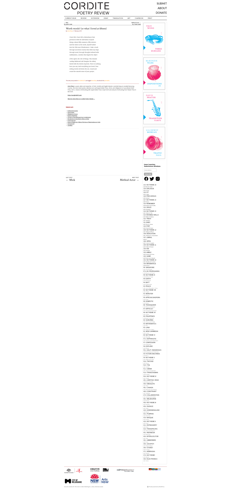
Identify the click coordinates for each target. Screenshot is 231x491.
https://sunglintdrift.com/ (75, 95)
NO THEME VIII (151, 290)
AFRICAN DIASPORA (153, 297)
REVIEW (83, 18)
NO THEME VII (150, 312)
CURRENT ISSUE (70, 18)
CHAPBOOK (139, 18)
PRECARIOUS (151, 196)
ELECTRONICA (152, 459)
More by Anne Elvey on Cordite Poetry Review (81, 99)
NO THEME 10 (151, 260)
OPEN (149, 241)
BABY (148, 222)
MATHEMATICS (151, 324)
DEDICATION (151, 233)
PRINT (150, 18)
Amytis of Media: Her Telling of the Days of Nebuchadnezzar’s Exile (83, 122)
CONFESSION (150, 342)
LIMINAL (149, 237)
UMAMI (149, 369)
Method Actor (135, 22)
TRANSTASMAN (152, 372)
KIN (148, 248)
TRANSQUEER (151, 305)
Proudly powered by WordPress (156, 486)
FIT (147, 192)
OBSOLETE (151, 384)
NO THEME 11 (151, 245)
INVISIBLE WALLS (152, 215)
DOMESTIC (149, 301)
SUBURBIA (149, 320)
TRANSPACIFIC (152, 429)
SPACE (148, 207)
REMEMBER (150, 203)
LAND (148, 327)
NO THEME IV (151, 376)
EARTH (148, 279)
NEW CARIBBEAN (152, 331)
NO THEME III (151, 402)
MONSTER (149, 293)
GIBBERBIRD (151, 440)
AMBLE (148, 252)
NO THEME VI (150, 335)
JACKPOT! (150, 444)
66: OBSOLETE (81, 80)
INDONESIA (151, 432)
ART (129, 18)
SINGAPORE (150, 267)
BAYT (148, 282)
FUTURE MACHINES (153, 354)
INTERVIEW (95, 18)
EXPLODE (149, 346)
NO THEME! (151, 455)
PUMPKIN (150, 414)
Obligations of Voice (72, 114)
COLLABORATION (153, 395)
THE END (150, 361)
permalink (106, 80)
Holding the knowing (72, 110)
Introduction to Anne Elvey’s (78, 119)
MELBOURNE (151, 399)
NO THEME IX (150, 275)
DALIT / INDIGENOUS (154, 350)
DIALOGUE (150, 188)
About (162, 8)
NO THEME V (150, 357)
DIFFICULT (149, 309)
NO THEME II (151, 421)
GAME (149, 256)
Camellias (69, 125)
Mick (67, 22)
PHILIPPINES (150, 316)
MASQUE (150, 417)
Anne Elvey (69, 31)
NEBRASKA (151, 451)
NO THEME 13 (151, 211)
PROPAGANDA (154, 271)
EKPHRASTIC (151, 339)
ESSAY (106, 18)
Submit (162, 3)
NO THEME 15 (151, 185)
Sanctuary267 (70, 123)
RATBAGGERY (152, 425)
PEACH (148, 286)
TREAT (148, 218)
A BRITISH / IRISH (153, 380)
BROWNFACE (151, 263)
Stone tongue (70, 112)
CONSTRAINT (151, 391)
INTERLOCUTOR (152, 436)
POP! (148, 226)
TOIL (148, 365)
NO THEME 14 (151, 200)
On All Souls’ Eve (71, 120)
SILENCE (150, 406)
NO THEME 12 (151, 230)
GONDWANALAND (153, 410)
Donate (161, 12)
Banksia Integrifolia (72, 115)
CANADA (150, 387)
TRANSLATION (118, 18)
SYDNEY (150, 447)
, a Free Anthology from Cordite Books (79, 117)
